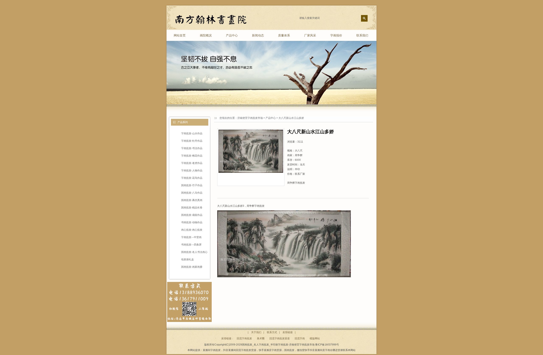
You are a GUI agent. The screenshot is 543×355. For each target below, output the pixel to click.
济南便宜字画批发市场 (250, 117)
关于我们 (256, 332)
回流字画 (300, 338)
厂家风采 (310, 35)
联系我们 (362, 35)
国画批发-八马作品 (191, 192)
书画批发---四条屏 (191, 244)
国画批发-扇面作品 (191, 215)
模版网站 (315, 338)
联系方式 (272, 332)
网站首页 (180, 35)
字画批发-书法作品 (191, 148)
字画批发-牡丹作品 (191, 140)
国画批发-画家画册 (191, 266)
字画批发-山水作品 (191, 133)
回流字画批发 (244, 338)
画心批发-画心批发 (191, 229)
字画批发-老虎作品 (191, 163)
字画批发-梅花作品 (191, 155)
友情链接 (288, 332)
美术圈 (261, 338)
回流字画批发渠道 (279, 338)
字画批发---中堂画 (191, 237)
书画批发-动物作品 (191, 222)
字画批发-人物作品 (191, 170)
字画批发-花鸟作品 (191, 177)
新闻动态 (258, 35)
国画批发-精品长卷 (191, 207)
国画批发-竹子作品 (191, 185)
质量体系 (284, 35)
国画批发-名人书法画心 (194, 252)
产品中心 (232, 35)
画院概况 (206, 35)
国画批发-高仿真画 (191, 200)
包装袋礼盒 (187, 259)
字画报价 (336, 35)
